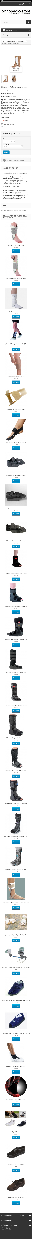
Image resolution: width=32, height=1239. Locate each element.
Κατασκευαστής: (5, 96)
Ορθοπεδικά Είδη (11, 41)
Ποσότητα (6, 139)
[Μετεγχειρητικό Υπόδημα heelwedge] (16, 462)
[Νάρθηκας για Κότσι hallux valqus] (16, 396)
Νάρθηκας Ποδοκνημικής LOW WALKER (16, 639)
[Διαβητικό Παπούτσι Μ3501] (16, 1152)
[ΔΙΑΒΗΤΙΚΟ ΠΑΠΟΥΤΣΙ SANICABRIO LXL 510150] (16, 987)
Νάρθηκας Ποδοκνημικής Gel (16, 245)
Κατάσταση (4, 93)
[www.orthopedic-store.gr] (16, 12)
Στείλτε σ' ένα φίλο (9, 124)
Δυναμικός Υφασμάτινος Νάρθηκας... (16, 1066)
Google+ (6, 120)
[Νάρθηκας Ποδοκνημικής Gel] (16, 232)
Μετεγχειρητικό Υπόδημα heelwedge (16, 475)
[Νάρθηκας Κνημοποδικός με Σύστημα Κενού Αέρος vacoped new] (16, 856)
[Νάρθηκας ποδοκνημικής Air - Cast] (16, 265)
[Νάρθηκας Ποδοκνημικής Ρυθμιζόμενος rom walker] (16, 758)
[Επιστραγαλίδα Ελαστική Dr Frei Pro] (16, 1086)
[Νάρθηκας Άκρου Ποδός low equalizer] (16, 593)
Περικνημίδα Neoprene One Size (16, 376)
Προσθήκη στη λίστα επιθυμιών (15, 160)
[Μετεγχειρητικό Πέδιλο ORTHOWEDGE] (16, 495)
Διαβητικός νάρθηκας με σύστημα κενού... (16, 836)
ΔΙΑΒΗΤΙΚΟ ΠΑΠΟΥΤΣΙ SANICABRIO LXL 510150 (16, 1000)
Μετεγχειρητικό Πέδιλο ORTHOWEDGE (16, 508)
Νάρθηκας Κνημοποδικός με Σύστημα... (16, 869)
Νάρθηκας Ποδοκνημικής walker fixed (16, 672)
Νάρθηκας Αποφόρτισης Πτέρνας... (16, 541)
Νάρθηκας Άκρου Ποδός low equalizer (16, 606)
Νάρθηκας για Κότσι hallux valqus (16, 409)
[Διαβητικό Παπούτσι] (16, 1119)
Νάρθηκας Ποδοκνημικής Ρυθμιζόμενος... (16, 770)
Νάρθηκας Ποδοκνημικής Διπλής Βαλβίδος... (16, 344)
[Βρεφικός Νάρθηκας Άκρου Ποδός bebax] (16, 922)
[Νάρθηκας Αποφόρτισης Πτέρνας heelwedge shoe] (16, 528)
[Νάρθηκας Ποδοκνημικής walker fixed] (16, 659)
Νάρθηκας (6, 144)
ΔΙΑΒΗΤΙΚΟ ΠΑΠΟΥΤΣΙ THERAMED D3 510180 (16, 1033)
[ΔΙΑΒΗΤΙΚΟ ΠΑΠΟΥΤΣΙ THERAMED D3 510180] (16, 1020)
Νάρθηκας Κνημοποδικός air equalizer (16, 803)
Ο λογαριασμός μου (9, 1225)
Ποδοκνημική (21, 41)
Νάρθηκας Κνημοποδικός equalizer (16, 738)
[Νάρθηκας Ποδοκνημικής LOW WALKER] (16, 626)
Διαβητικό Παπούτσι (16, 1132)
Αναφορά (3, 91)
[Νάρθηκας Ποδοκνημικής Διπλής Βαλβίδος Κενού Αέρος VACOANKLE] (16, 331)
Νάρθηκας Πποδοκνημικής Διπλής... (16, 311)
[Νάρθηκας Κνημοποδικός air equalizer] (16, 790)
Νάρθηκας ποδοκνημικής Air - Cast (16, 278)
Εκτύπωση (7, 126)
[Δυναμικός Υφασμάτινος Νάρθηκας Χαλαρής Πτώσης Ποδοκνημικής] (16, 1053)
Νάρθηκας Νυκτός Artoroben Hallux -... (16, 442)
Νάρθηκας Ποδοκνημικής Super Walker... (16, 573)
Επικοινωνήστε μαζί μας (21, 4)
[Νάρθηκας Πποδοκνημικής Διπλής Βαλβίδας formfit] (16, 298)
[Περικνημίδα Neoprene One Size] (16, 364)
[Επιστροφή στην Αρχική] (3, 41)
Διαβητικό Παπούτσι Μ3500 (16, 1197)
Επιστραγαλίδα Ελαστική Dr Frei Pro (16, 1099)
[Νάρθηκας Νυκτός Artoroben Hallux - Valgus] (16, 429)
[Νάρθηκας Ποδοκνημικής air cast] (5, 79)
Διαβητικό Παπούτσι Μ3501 (16, 1164)
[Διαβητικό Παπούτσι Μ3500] (16, 1184)
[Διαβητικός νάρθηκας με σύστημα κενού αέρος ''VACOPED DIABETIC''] (16, 823)
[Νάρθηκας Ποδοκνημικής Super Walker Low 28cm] (16, 561)
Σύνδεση (28, 3)
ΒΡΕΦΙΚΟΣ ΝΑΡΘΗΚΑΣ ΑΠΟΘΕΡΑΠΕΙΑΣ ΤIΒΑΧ (16, 967)
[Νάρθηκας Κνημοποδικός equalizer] (16, 725)
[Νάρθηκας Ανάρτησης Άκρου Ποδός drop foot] (16, 889)
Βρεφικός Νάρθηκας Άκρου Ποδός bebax (16, 935)
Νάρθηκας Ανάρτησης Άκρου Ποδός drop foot (16, 902)
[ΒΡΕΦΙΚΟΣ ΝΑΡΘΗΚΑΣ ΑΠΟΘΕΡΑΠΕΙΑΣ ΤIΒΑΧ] (16, 955)
